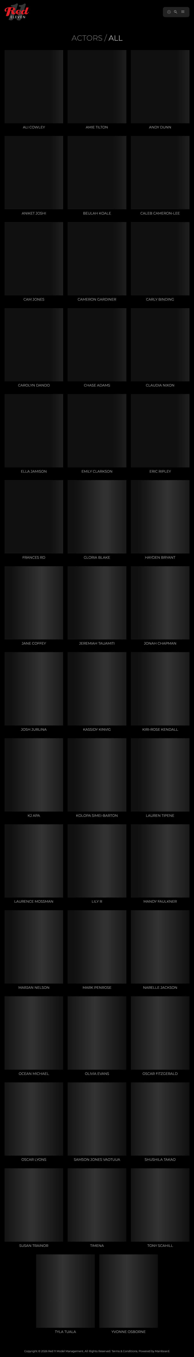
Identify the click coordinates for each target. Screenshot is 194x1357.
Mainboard (162, 1351)
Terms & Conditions (124, 1351)
